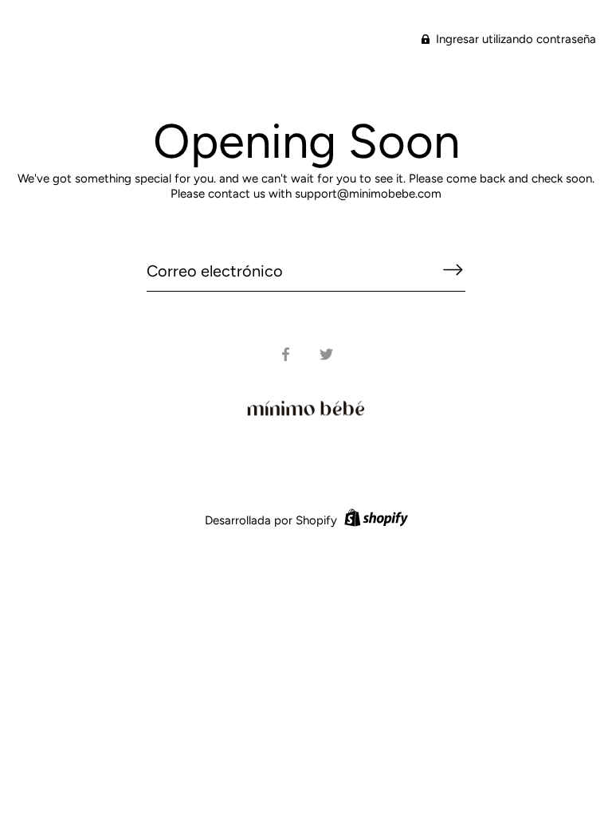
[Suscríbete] (452, 270)
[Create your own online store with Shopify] (374, 520)
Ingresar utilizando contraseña (514, 39)
